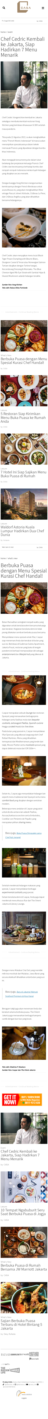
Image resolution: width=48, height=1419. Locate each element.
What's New (6, 355)
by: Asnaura (5, 540)
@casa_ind (32, 1384)
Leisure (4, 410)
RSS (40, 1382)
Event (3, 1148)
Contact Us (34, 1382)
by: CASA (40, 21)
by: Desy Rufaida (8, 1334)
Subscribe (16, 1382)
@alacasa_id (9, 1384)
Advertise (24, 1382)
